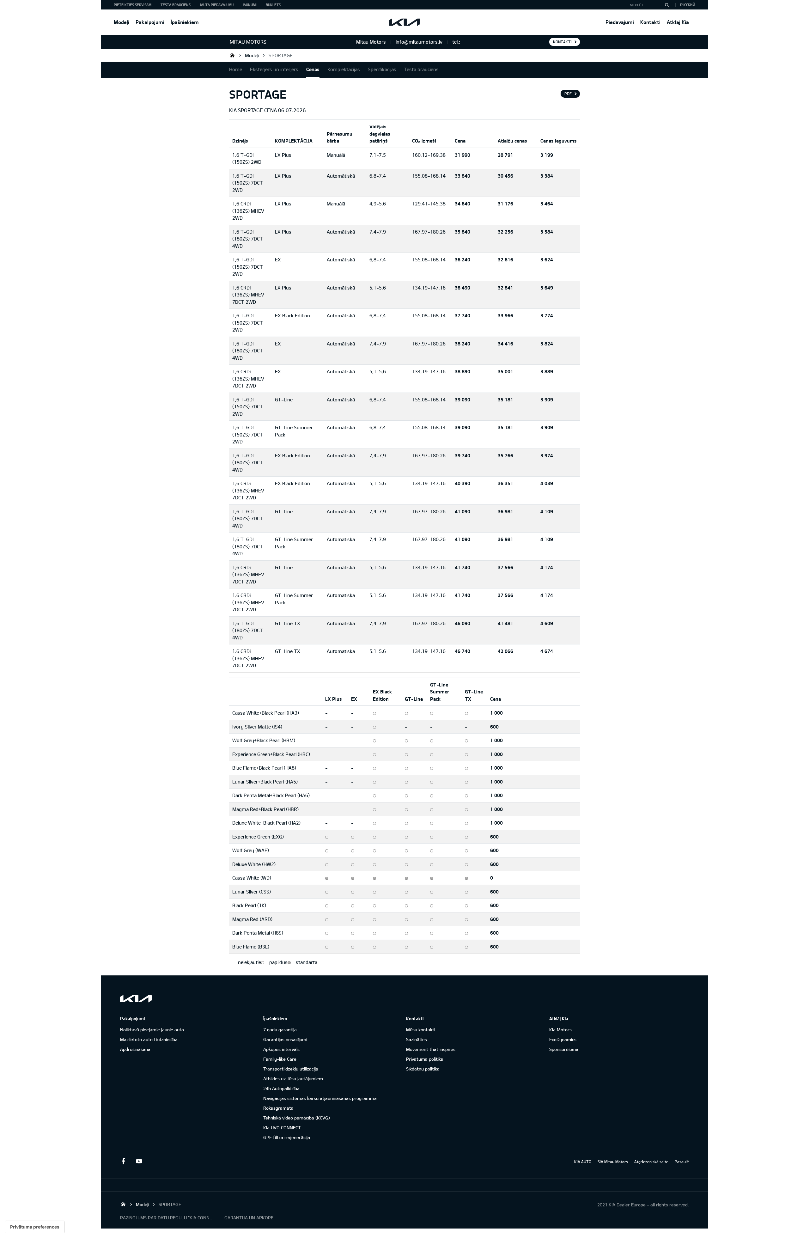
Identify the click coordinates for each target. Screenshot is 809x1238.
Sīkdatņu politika (423, 1068)
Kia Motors (560, 1029)
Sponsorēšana (563, 1049)
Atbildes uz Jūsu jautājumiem (293, 1078)
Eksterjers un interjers (274, 69)
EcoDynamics (562, 1039)
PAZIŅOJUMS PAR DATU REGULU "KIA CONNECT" (167, 1217)
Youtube (139, 1161)
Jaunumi (249, 5)
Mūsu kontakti (420, 1029)
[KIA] (404, 22)
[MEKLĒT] (667, 4)
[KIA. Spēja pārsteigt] (136, 999)
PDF (568, 93)
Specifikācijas (382, 69)
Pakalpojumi (150, 22)
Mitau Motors (232, 55)
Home (235, 69)
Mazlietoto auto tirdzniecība (149, 1039)
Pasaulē (682, 1161)
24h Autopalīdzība (281, 1088)
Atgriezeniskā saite (651, 1161)
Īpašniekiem (185, 22)
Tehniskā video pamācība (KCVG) (296, 1117)
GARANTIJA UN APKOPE (248, 1217)
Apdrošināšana (135, 1049)
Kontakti (650, 22)
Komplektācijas (343, 69)
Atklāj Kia (678, 22)
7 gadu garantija (280, 1029)
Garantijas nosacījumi (285, 1039)
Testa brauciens (176, 5)
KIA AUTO (582, 1161)
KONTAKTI (562, 42)
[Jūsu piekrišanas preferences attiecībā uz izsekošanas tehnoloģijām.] (34, 1227)
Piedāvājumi (619, 22)
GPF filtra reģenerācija (286, 1137)
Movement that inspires (430, 1049)
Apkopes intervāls (281, 1049)
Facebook (123, 1161)
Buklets (273, 5)
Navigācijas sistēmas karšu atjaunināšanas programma (320, 1098)
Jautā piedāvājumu (217, 5)
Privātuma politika (424, 1059)
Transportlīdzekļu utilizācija (290, 1068)
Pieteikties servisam (132, 5)
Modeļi (121, 22)
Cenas (312, 69)
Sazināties (416, 1039)
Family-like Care (279, 1059)
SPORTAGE (281, 55)
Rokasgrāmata (278, 1108)
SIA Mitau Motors (613, 1161)
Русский (687, 5)
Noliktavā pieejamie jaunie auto (152, 1029)
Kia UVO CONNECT (282, 1127)
